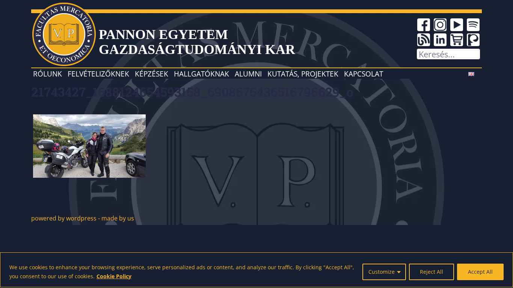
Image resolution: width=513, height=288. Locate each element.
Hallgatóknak (201, 74)
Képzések (151, 74)
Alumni (248, 74)
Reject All (431, 271)
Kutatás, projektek (302, 74)
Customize (381, 271)
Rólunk (47, 74)
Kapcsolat (363, 74)
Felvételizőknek (98, 74)
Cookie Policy (114, 276)
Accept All (480, 271)
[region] (256, 269)
